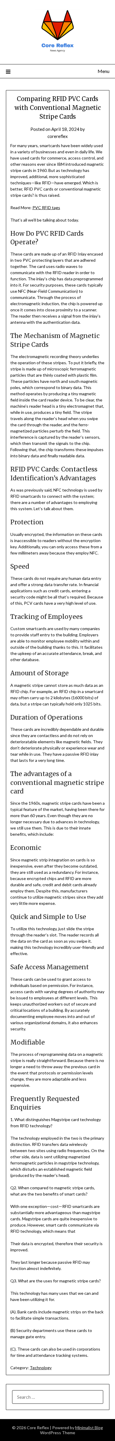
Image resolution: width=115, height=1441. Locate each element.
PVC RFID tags (46, 207)
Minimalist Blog (89, 1427)
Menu (103, 71)
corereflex (57, 136)
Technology (41, 1367)
